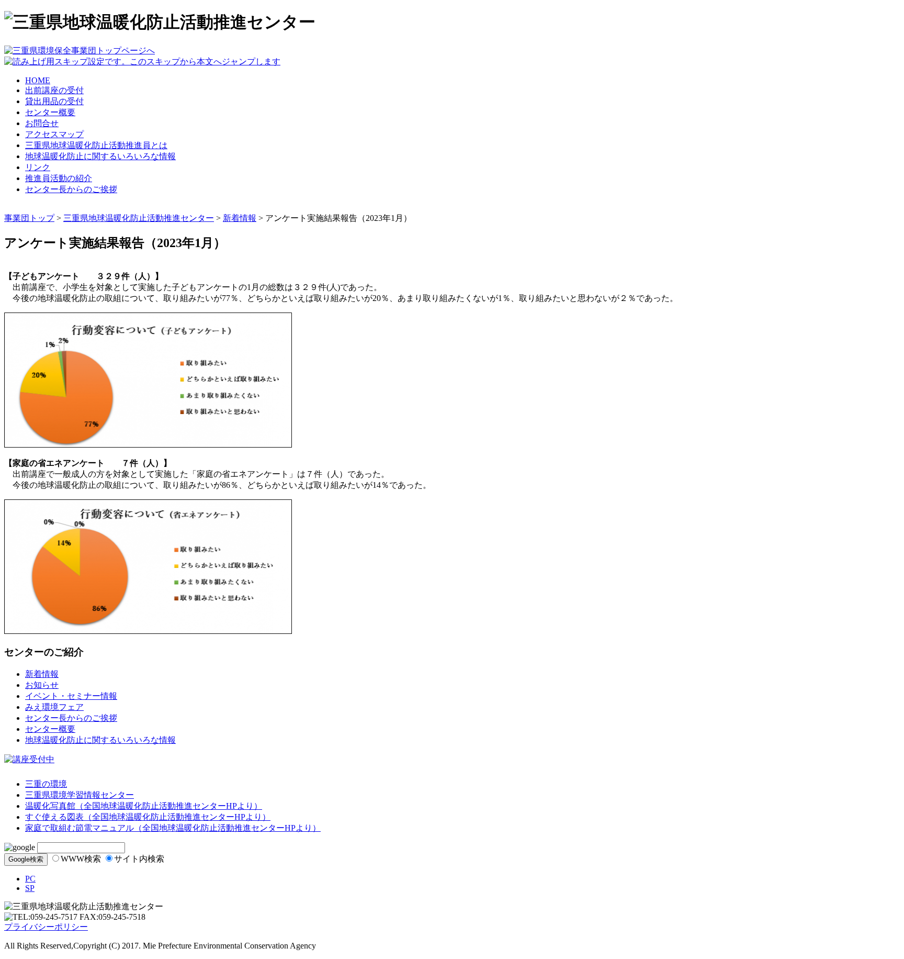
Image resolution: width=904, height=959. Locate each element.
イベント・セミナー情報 (71, 696)
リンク (37, 167)
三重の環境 (46, 783)
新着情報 (239, 218)
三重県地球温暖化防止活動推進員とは (96, 145)
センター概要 (50, 112)
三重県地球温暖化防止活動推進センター (138, 218)
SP (30, 888)
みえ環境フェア (54, 706)
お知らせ (42, 685)
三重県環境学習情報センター (79, 794)
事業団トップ (29, 218)
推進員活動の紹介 (58, 178)
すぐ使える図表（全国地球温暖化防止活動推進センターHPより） (147, 816)
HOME (37, 80)
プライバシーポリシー (46, 926)
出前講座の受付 (54, 90)
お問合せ (42, 123)
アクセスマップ (54, 134)
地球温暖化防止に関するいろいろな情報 (100, 156)
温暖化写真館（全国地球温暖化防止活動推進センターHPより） (143, 805)
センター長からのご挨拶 (71, 189)
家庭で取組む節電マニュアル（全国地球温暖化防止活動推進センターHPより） (173, 827)
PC (30, 878)
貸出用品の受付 (54, 101)
